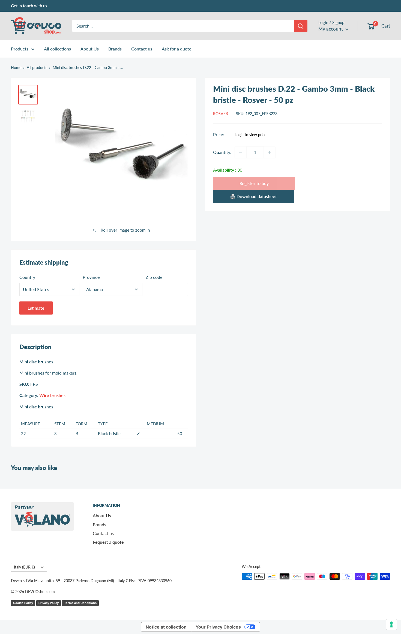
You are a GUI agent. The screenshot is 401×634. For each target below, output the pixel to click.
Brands (115, 48)
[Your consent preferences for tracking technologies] (391, 624)
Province (91, 277)
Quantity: (222, 152)
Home (16, 67)
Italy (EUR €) (24, 567)
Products (19, 48)
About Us (89, 48)
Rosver (220, 113)
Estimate (36, 307)
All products (37, 67)
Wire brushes (52, 395)
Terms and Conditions (80, 603)
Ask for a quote (176, 48)
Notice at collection (166, 627)
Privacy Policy (48, 603)
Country (27, 277)
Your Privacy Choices (218, 627)
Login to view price (250, 135)
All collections (57, 48)
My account (331, 29)
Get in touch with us (29, 5)
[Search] (300, 26)
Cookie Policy (23, 603)
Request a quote (108, 542)
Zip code (154, 277)
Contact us (141, 48)
